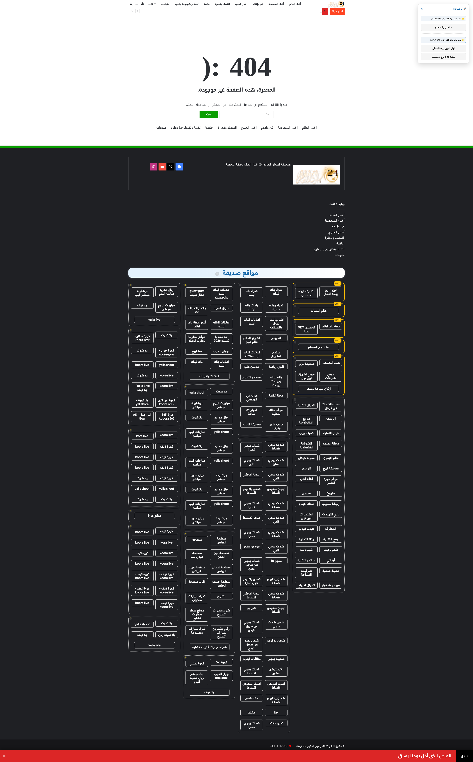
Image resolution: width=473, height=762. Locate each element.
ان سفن (331, 418)
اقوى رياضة (276, 366)
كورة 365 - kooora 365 (166, 416)
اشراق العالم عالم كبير (251, 340)
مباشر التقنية (306, 560)
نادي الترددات (331, 514)
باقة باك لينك (331, 326)
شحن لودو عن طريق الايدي (252, 644)
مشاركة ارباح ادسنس (306, 293)
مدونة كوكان (306, 458)
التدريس (276, 338)
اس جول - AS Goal (142, 416)
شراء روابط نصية (276, 307)
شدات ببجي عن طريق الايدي (252, 564)
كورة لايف (166, 446)
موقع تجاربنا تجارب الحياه (196, 338)
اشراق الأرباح (306, 585)
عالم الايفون (330, 458)
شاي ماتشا (276, 723)
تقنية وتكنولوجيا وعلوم (186, 4)
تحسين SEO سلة (306, 329)
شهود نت (306, 549)
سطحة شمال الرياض (221, 569)
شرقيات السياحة (306, 572)
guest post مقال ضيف (196, 292)
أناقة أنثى (306, 479)
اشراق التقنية (306, 405)
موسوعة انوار (331, 585)
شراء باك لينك (276, 291)
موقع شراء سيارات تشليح (197, 614)
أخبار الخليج (241, 4)
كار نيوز (306, 468)
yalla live (154, 319)
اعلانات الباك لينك (252, 321)
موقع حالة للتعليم (276, 412)
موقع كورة (154, 515)
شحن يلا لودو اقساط (252, 490)
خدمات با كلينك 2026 (221, 338)
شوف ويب (306, 433)
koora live (142, 365)
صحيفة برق (306, 364)
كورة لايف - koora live (166, 576)
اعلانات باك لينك (221, 363)
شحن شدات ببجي (276, 624)
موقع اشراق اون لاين (306, 376)
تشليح (221, 596)
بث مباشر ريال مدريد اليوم (197, 677)
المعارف (330, 528)
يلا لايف (209, 692)
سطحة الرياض (221, 540)
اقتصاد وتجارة (222, 4)
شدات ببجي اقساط (276, 446)
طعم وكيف (331, 549)
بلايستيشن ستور (276, 671)
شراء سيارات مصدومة (196, 630)
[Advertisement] (236, 27)
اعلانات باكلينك (209, 376)
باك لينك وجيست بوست (276, 381)
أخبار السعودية (276, 4)
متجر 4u (276, 561)
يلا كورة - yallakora (142, 402)
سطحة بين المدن (221, 554)
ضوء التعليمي (331, 362)
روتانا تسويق (330, 504)
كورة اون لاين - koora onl (166, 402)
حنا (276, 712)
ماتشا (252, 712)
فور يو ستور (252, 546)
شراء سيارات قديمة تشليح (209, 647)
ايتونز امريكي (251, 474)
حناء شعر (251, 698)
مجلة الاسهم (331, 443)
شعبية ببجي (276, 659)
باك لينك (197, 361)
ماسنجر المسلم (318, 347)
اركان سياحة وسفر (318, 388)
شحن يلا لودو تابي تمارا (252, 581)
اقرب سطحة (196, 581)
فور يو (251, 608)
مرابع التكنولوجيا (306, 420)
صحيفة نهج (331, 468)
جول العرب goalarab (221, 676)
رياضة (207, 4)
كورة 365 (221, 662)
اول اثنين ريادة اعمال (331, 292)
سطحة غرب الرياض (197, 569)
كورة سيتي (197, 663)
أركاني (331, 560)
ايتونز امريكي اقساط (251, 595)
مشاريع (197, 351)
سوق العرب (221, 308)
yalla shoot (196, 392)
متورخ (331, 493)
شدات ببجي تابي (252, 462)
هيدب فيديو (306, 528)
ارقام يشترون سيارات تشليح (221, 632)
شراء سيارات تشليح (221, 612)
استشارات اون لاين (306, 516)
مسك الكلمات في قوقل (331, 406)
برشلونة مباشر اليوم (142, 292)
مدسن (306, 493)
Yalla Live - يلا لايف (142, 388)
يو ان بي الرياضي (251, 397)
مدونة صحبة (330, 571)
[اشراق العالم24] (336, 4)
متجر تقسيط (251, 517)
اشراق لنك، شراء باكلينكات (276, 323)
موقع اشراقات (330, 376)
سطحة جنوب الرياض (221, 583)
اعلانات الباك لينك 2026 (252, 354)
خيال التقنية (331, 433)
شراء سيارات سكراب (196, 598)
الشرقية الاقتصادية (306, 445)
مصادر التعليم (251, 377)
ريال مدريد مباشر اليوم (166, 291)
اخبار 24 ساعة (251, 412)
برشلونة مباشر (197, 405)
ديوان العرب (221, 351)
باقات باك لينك (251, 307)
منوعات (165, 4)
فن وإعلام (258, 4)
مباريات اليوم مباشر (221, 405)
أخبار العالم (295, 4)
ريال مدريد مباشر (221, 419)
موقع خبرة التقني (331, 481)
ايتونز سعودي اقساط (276, 490)
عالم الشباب (318, 310)
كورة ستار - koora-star (142, 338)
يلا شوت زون (166, 635)
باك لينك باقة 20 (197, 310)
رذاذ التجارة (306, 539)
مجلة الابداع (306, 504)
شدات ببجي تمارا (252, 447)
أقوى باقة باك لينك (197, 324)
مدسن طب (251, 366)
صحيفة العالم (252, 424)
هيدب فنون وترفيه (276, 426)
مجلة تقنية (276, 395)
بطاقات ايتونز (252, 659)
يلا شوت (221, 391)
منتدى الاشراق (276, 354)
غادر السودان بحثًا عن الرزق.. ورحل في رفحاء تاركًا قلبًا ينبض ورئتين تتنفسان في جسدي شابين (262, 11)
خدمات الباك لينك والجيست (221, 293)
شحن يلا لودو (276, 640)
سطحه (197, 539)
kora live (142, 436)
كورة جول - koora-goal (166, 352)
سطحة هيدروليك (196, 554)
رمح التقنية (330, 539)
